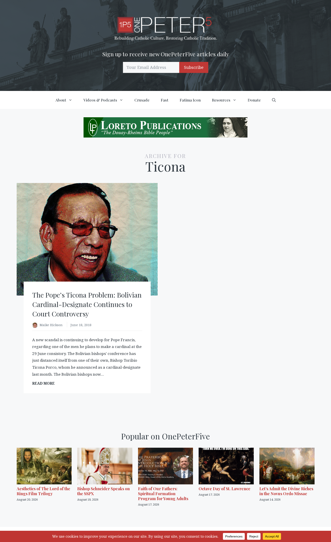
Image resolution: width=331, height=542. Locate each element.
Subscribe (194, 67)
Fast (164, 99)
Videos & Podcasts (100, 99)
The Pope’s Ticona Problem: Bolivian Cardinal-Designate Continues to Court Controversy (87, 304)
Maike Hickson (51, 325)
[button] (273, 100)
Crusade (142, 99)
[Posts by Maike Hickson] (36, 325)
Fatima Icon (190, 99)
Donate (254, 99)
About (60, 99)
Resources (221, 99)
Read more (45, 383)
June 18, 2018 (80, 325)
